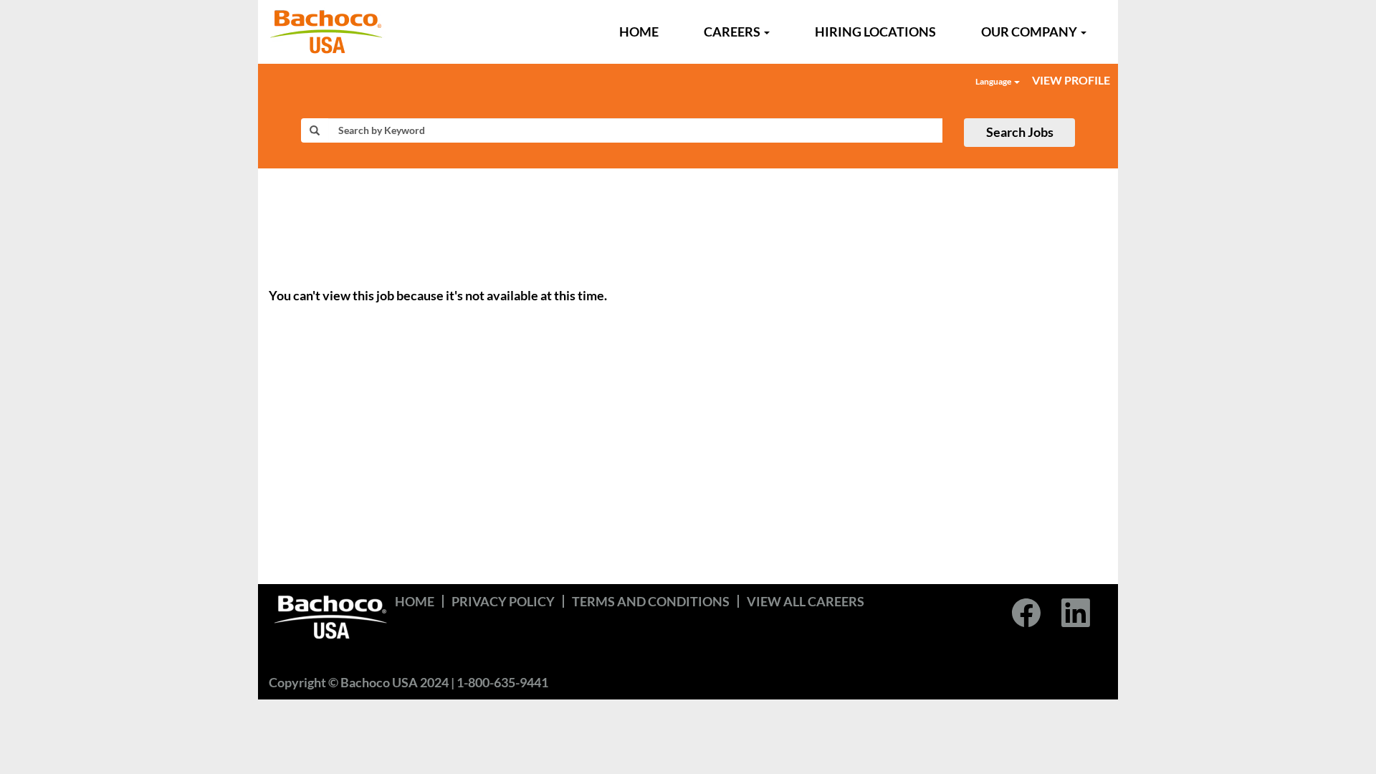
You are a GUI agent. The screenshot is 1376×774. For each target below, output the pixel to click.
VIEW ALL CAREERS (805, 601)
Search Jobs (1020, 132)
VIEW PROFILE (1071, 80)
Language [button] (994, 81)
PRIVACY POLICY (503, 601)
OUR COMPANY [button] (1030, 31)
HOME (639, 31)
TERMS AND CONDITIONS (651, 601)
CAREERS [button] (733, 31)
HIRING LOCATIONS (875, 31)
